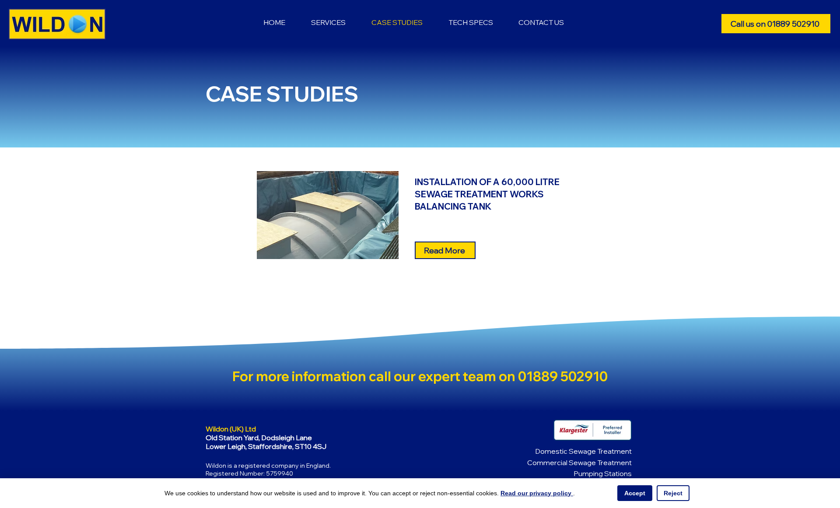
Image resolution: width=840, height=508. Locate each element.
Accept (634, 493)
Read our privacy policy (536, 493)
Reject (673, 493)
